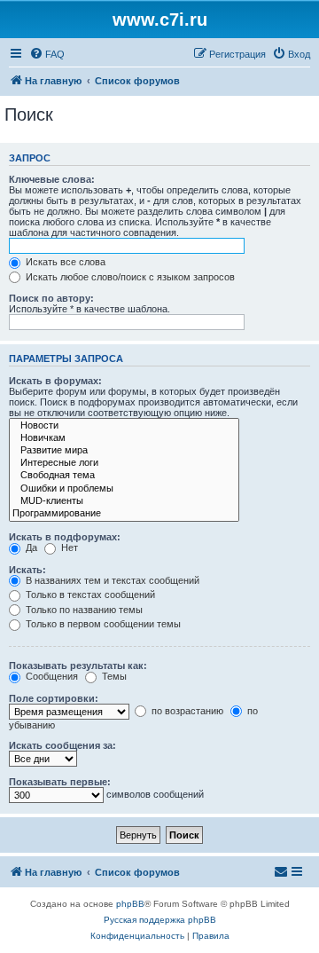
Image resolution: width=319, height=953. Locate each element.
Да (30, 547)
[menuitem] (47, 54)
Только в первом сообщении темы (102, 623)
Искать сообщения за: (62, 745)
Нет (68, 547)
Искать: (27, 569)
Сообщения (50, 676)
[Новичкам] (124, 438)
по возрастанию (186, 710)
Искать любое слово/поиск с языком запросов (129, 277)
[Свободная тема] (124, 475)
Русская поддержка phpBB (160, 920)
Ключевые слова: (52, 179)
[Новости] (124, 426)
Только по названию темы (83, 609)
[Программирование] (124, 514)
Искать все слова (64, 261)
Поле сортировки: (53, 698)
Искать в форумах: (55, 380)
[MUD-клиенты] (124, 501)
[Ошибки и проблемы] (124, 489)
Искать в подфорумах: (65, 537)
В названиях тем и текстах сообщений (111, 580)
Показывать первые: (60, 781)
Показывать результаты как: (78, 665)
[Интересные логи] (124, 463)
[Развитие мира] (124, 451)
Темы (113, 676)
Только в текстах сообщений (89, 594)
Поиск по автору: (51, 298)
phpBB (130, 904)
